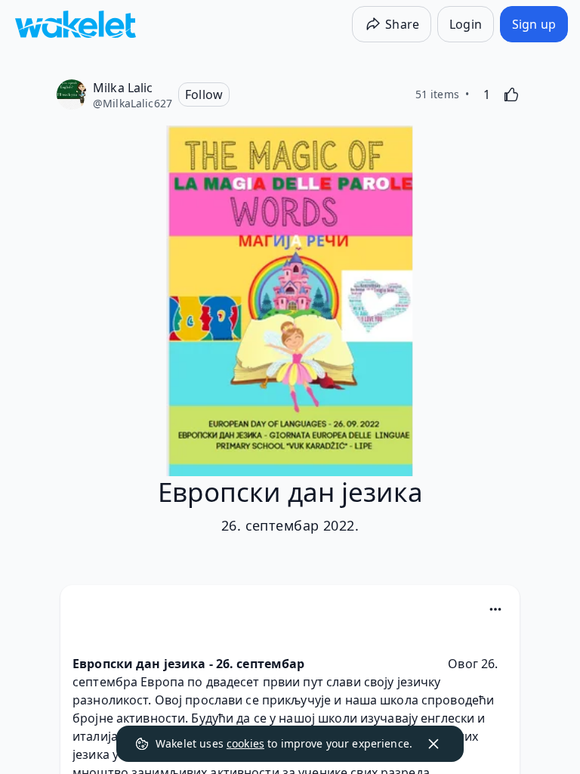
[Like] (511, 94)
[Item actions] (495, 609)
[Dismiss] (433, 744)
